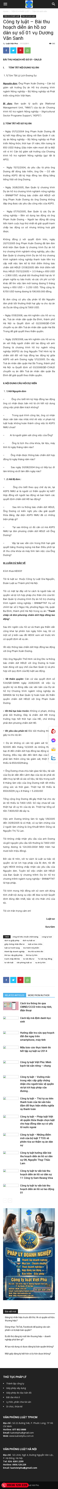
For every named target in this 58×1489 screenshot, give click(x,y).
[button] (53, 4)
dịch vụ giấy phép (11, 940)
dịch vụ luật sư (29, 940)
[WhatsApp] (27, 50)
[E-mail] (53, 749)
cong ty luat (47, 937)
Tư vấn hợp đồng (45, 959)
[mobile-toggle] (5, 4)
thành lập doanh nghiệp (14, 951)
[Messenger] (53, 740)
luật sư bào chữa (35, 944)
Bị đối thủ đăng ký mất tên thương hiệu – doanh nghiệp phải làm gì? (28, 1338)
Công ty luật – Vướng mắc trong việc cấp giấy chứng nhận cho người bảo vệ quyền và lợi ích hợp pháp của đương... (37, 1083)
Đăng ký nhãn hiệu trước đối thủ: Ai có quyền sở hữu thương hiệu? (30, 1319)
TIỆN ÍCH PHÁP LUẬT (20, 11)
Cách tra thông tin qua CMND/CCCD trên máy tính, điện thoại (36, 1007)
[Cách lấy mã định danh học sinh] (11, 1020)
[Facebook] (6, 50)
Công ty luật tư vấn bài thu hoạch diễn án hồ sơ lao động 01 (37, 1189)
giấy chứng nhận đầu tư (14, 944)
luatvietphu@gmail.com (22, 1432)
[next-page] (10, 1200)
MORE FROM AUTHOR (38, 995)
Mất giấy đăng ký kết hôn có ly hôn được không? (28, 1353)
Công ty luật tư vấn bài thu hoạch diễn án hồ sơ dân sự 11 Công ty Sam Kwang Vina (36, 1174)
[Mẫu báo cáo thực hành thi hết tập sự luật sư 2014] (11, 1050)
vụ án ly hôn (40, 962)
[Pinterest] (20, 50)
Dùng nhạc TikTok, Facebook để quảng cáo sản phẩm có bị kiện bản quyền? (27, 1328)
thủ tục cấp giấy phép (13, 955)
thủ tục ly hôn (31, 955)
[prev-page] (5, 1200)
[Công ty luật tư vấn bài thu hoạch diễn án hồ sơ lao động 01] (11, 1189)
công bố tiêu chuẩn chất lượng (25, 937)
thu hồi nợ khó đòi (35, 951)
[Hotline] (53, 731)
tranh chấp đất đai (12, 959)
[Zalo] (53, 758)
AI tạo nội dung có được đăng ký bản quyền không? (29, 1346)
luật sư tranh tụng (12, 948)
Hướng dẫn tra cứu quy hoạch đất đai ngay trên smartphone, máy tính (37, 1036)
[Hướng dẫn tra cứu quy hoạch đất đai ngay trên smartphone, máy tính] (11, 1035)
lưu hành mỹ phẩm (31, 948)
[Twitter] (13, 50)
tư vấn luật (8, 962)
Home (6, 11)
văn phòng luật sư (24, 962)
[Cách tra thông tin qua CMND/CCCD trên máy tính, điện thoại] (11, 1006)
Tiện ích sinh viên (39, 11)
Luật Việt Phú (12, 43)
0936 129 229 (17, 1485)
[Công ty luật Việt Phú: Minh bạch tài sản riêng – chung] (11, 1065)
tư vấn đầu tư (28, 959)
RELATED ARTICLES (14, 995)
